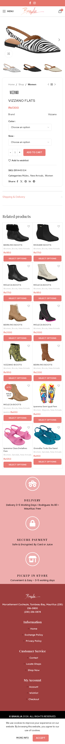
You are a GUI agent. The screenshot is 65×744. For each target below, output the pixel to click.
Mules (25, 175)
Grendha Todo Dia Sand (46, 448)
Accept (40, 738)
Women (32, 84)
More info (22, 737)
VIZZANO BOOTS (13, 364)
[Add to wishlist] (29, 226)
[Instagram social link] (34, 3)
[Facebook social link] (30, 3)
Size (10, 135)
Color (11, 121)
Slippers (45, 410)
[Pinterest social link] (26, 181)
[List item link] (32, 629)
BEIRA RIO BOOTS (13, 244)
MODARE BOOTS (42, 244)
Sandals (15, 454)
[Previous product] (48, 84)
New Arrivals (36, 175)
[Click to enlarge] (8, 53)
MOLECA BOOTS (12, 284)
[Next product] (55, 84)
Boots (15, 248)
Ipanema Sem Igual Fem (45, 406)
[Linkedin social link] (30, 181)
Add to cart (34, 152)
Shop (21, 84)
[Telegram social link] (34, 181)
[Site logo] (32, 10)
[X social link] (21, 181)
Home (11, 84)
